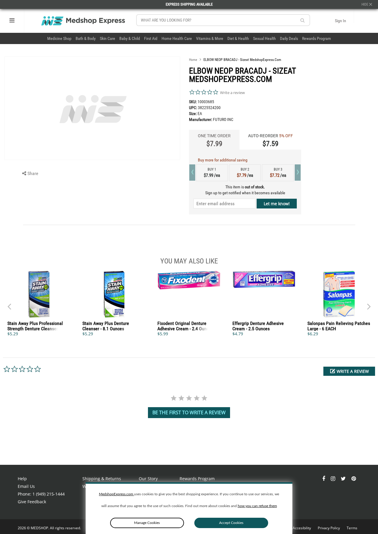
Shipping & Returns (101, 478)
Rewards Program (316, 38)
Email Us (26, 486)
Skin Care (107, 38)
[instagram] (333, 478)
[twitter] (344, 478)
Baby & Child (129, 38)
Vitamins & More (209, 38)
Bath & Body (86, 38)
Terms (352, 527)
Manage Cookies (147, 523)
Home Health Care (177, 38)
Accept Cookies (231, 523)
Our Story (148, 478)
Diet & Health (238, 38)
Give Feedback (32, 501)
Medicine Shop (59, 38)
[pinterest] (353, 478)
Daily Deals (289, 38)
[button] (349, 371)
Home (193, 60)
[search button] (303, 20)
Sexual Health (264, 38)
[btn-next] (9, 303)
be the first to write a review (189, 412)
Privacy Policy (329, 527)
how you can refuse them (257, 506)
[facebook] (324, 478)
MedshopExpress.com (116, 494)
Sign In (340, 20)
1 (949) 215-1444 (48, 494)
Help (22, 478)
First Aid (150, 38)
